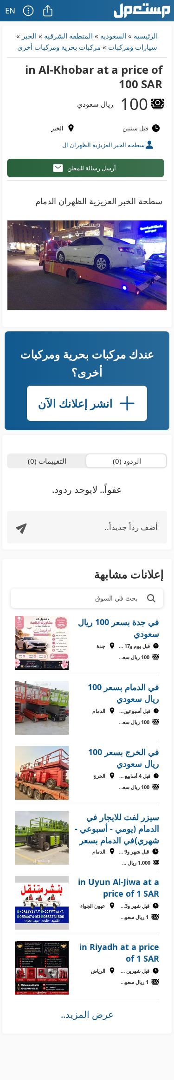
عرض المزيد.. (87, 1014)
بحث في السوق (116, 598)
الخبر (29, 35)
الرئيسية (146, 35)
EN (10, 10)
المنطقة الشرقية (68, 35)
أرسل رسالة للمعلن (91, 168)
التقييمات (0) (47, 461)
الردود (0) (127, 461)
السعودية (113, 35)
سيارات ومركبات (132, 47)
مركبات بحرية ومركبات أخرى (59, 47)
